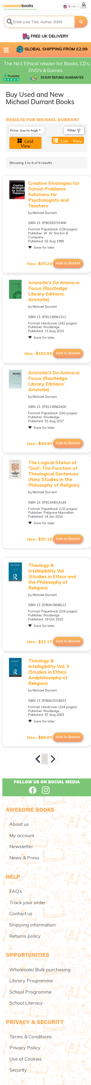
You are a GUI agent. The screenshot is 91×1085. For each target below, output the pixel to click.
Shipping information (32, 925)
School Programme (30, 992)
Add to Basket (68, 263)
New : (39, 263)
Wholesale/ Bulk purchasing (39, 969)
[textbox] (39, 22)
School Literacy (26, 1003)
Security (18, 1070)
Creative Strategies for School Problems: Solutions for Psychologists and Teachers (54, 194)
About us (19, 824)
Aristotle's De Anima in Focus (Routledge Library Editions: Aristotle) (54, 291)
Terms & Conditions (30, 1036)
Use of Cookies (25, 1059)
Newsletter (21, 846)
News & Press (24, 858)
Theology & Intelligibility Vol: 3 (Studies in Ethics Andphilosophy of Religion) (48, 672)
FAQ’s (15, 891)
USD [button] (73, 6)
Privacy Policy (24, 1048)
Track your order (27, 902)
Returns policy (25, 936)
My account (21, 835)
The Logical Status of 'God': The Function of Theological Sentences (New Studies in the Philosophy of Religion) (54, 473)
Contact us (20, 913)
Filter (72, 130)
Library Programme (31, 980)
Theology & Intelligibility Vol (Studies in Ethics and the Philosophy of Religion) (52, 576)
